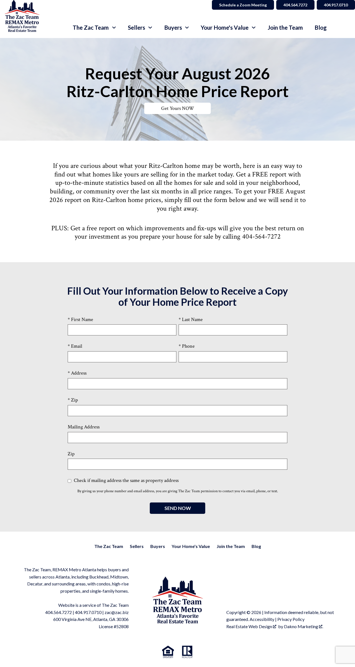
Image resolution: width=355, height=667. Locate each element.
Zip (71, 454)
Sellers (137, 546)
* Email (75, 346)
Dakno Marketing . (303, 626)
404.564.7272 (295, 4)
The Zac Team (108, 546)
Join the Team (285, 28)
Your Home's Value (191, 546)
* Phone (187, 346)
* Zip (73, 400)
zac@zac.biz (117, 612)
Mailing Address (84, 427)
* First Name (80, 319)
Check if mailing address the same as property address (126, 480)
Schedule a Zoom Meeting (243, 4)
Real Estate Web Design (249, 626)
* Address (77, 373)
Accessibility (262, 619)
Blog (321, 28)
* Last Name (191, 319)
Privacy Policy (291, 619)
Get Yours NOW (177, 108)
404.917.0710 (336, 4)
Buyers (157, 546)
